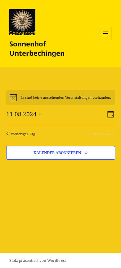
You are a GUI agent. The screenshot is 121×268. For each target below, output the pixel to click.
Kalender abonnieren (57, 152)
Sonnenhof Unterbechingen (37, 48)
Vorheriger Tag (23, 134)
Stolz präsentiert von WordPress (37, 260)
